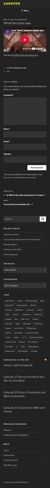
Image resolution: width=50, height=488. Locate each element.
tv (8, 71)
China (39, 310)
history (36, 319)
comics (15, 314)
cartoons (30, 310)
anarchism (9, 301)
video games (33, 346)
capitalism (19, 310)
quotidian (18, 333)
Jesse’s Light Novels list (18, 365)
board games (22, 305)
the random (33, 342)
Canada (8, 310)
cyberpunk (26, 314)
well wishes (23, 351)
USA (23, 346)
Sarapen (12, 3)
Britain (34, 305)
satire (16, 337)
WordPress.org (10, 465)
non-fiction (18, 328)
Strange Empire (10, 244)
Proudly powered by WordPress (16, 482)
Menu (26, 11)
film (16, 319)
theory (22, 342)
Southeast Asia (35, 337)
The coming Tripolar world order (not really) (22, 239)
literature (38, 324)
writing (34, 351)
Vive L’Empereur (11, 254)
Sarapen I (8, 430)
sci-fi (24, 337)
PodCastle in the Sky (16, 360)
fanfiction (38, 314)
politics (8, 333)
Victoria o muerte (11, 234)
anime (19, 301)
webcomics (10, 351)
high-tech (25, 319)
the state (9, 346)
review (8, 337)
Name (7, 129)
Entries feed (9, 455)
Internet (8, 324)
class (7, 314)
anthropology (31, 301)
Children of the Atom (13, 249)
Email (7, 141)
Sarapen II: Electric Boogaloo (16, 435)
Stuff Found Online (16, 68)
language (27, 324)
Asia (42, 301)
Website (7, 154)
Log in (6, 450)
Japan (17, 324)
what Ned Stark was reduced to (24, 55)
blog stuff (9, 305)
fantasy (8, 319)
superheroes (10, 342)
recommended (32, 333)
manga (8, 328)
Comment (9, 95)
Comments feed (11, 460)
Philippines (31, 328)
